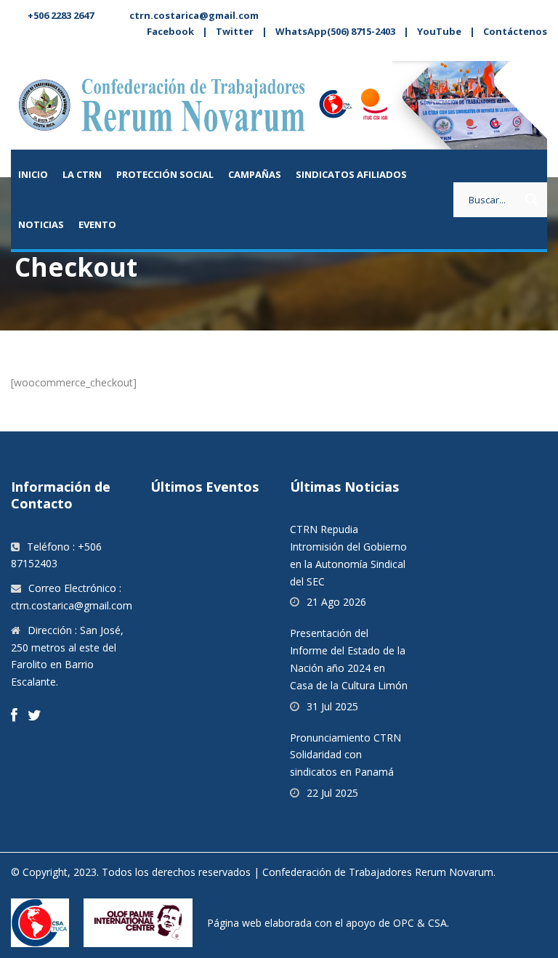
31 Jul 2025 (332, 706)
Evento (97, 224)
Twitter (235, 31)
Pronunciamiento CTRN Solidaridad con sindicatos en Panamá (345, 755)
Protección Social (165, 174)
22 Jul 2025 (332, 793)
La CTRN (82, 174)
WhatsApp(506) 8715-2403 (335, 31)
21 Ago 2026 (336, 602)
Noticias (41, 224)
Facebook (170, 31)
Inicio (33, 174)
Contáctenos (515, 31)
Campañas (254, 174)
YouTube (439, 31)
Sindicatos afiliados (351, 174)
